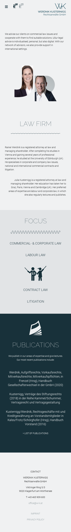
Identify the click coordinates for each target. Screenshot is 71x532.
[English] (15, 5)
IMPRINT (35, 513)
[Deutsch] (21, 5)
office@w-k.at (36, 503)
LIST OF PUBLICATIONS (36, 433)
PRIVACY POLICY (35, 519)
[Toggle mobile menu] (6, 6)
